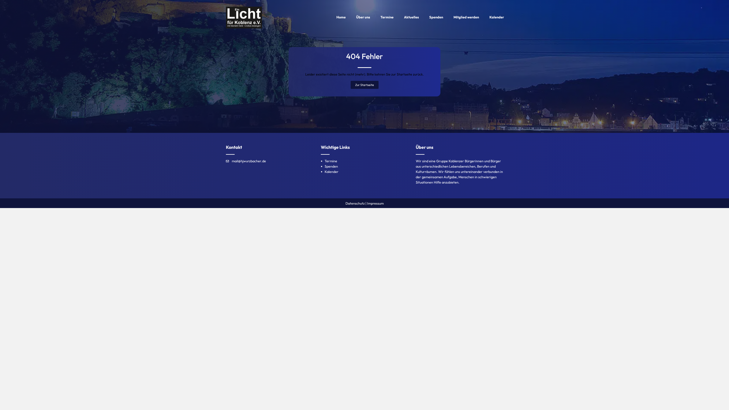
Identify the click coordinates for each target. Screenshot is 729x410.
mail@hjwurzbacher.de (249, 161)
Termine (331, 161)
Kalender (331, 172)
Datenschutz (355, 203)
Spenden (331, 166)
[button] (365, 85)
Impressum (375, 203)
